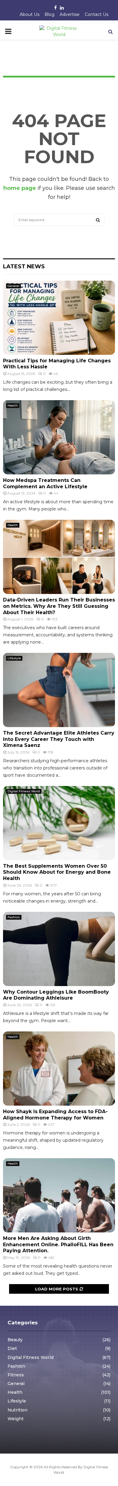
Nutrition (18, 1410)
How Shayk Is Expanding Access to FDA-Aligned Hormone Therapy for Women (55, 1115)
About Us (29, 14)
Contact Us (96, 14)
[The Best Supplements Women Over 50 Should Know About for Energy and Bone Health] (59, 823)
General (13, 286)
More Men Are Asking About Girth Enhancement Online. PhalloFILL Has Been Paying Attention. (58, 1244)
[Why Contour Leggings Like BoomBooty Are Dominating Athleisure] (59, 949)
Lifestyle (14, 658)
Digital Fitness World (24, 791)
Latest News (24, 266)
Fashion (14, 917)
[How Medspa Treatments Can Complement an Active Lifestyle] (59, 437)
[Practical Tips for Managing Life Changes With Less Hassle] (59, 318)
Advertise (70, 14)
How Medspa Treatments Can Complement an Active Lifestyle (45, 483)
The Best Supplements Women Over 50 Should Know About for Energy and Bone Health (57, 872)
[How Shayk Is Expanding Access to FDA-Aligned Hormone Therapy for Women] (59, 1068)
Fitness (16, 1375)
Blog (49, 14)
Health (13, 405)
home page (19, 188)
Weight (16, 1418)
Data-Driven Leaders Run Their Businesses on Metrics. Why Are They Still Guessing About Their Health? (59, 606)
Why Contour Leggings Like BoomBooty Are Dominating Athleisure (56, 995)
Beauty (15, 1339)
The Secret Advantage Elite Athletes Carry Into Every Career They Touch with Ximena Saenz (58, 739)
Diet (12, 1348)
